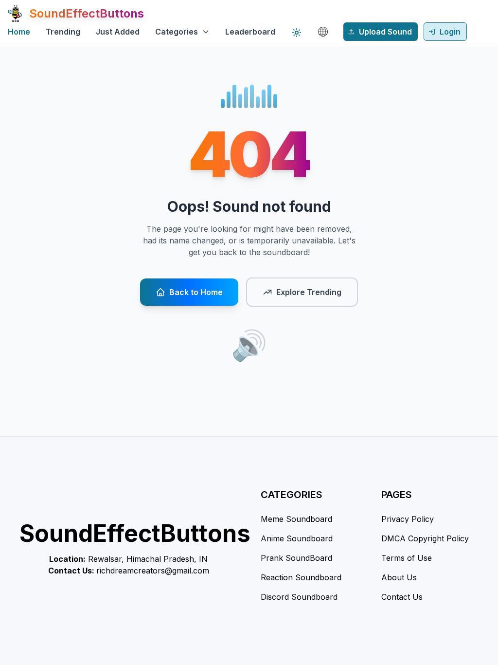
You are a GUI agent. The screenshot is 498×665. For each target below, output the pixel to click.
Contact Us (402, 597)
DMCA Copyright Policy (425, 538)
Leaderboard (250, 32)
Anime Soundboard (297, 538)
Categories (176, 32)
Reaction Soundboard (301, 577)
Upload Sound (385, 32)
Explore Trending (308, 292)
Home (19, 32)
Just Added (118, 32)
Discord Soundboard (299, 597)
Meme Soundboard (296, 519)
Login (450, 32)
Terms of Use (406, 558)
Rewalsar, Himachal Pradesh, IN (148, 559)
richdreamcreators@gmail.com (152, 570)
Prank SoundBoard (296, 558)
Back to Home (196, 292)
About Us (399, 577)
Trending (63, 32)
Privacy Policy (407, 519)
